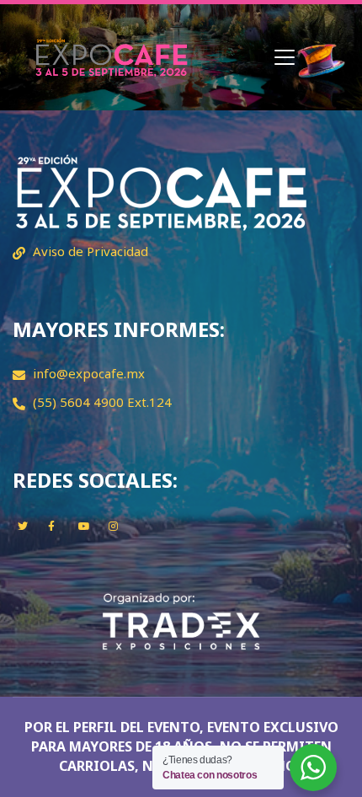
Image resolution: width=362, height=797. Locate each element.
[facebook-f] (51, 526)
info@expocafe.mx (89, 373)
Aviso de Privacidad (90, 251)
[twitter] (23, 526)
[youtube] (84, 526)
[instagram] (113, 526)
